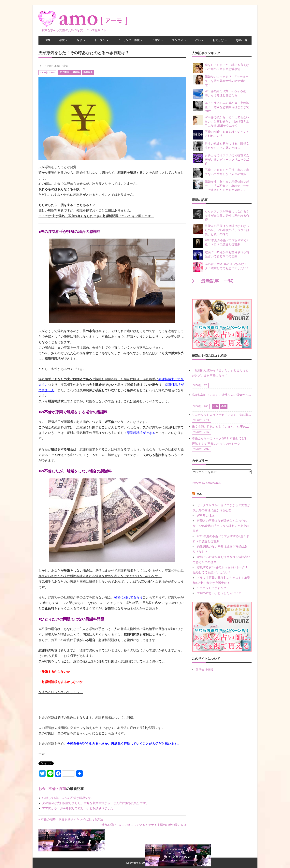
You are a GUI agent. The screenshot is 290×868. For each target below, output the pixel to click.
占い (198, 40)
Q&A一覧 (241, 40)
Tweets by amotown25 (206, 483)
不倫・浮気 (61, 65)
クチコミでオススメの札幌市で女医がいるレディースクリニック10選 (227, 159)
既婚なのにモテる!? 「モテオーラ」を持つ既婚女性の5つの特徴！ (227, 81)
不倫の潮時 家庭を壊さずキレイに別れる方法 (227, 134)
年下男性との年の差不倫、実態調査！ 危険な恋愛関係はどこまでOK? (227, 107)
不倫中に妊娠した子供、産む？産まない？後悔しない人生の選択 (227, 172)
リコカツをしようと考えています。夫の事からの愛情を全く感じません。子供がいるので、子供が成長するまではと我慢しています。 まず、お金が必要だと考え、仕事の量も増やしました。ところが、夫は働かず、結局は (222, 414)
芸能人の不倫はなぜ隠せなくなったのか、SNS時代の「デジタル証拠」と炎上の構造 (227, 230)
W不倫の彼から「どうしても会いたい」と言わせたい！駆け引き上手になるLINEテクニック (227, 121)
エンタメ (177, 40)
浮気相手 (88, 72)
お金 (50, 65)
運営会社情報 (204, 669)
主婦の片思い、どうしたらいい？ (219, 593)
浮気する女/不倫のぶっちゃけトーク (216, 443)
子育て (156, 40)
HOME (47, 40)
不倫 (215, 406)
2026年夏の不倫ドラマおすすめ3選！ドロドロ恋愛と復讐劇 (226, 242)
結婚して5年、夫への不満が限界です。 (68, 798)
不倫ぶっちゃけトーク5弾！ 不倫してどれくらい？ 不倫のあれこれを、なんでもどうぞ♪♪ (222, 438)
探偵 (79, 40)
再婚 (223, 406)
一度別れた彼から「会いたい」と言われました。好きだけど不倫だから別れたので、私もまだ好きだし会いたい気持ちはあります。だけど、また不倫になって (222, 373)
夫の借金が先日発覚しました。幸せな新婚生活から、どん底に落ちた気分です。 (95, 803)
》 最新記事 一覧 (212, 281)
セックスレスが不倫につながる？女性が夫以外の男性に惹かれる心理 (227, 215)
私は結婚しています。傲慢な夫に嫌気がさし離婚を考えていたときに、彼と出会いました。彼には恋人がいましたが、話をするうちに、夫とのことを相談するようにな (222, 394)
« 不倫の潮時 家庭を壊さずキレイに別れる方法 (70, 819)
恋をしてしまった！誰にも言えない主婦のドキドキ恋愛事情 (227, 67)
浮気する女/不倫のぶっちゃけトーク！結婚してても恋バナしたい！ (227, 266)
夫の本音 (64, 72)
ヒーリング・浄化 (129, 40)
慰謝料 (76, 72)
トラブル (99, 40)
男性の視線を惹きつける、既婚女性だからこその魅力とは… (227, 145)
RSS (199, 494)
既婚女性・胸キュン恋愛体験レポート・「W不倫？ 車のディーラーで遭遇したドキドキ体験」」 (227, 186)
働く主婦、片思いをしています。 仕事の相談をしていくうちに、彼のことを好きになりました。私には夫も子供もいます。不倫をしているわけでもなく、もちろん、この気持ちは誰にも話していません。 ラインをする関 (222, 426)
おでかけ (218, 40)
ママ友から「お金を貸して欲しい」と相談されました (77, 808)
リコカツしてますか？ (211, 588)
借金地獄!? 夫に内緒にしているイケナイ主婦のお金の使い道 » (143, 824)
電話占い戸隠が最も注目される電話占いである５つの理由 (227, 254)
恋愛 (62, 40)
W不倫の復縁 (205, 515)
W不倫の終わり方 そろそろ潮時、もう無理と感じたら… (225, 93)
